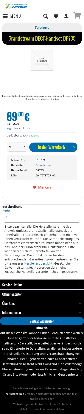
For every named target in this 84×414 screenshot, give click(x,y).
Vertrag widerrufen (42, 321)
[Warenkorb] (77, 16)
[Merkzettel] (56, 16)
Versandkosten (14, 393)
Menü (15, 16)
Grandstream (44, 165)
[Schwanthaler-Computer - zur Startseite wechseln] (16, 6)
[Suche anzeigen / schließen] (45, 16)
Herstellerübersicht (38, 263)
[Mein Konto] (66, 16)
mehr (6, 211)
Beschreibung (12, 207)
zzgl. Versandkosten (19, 128)
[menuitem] (11, 16)
